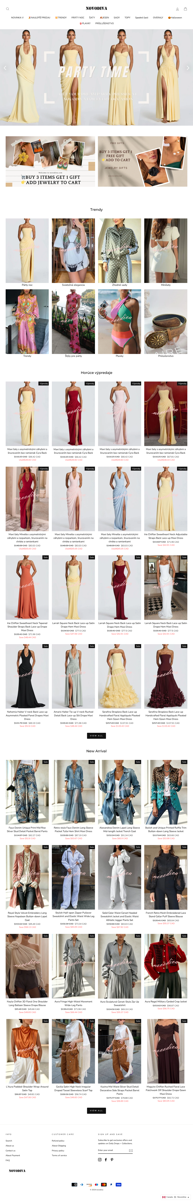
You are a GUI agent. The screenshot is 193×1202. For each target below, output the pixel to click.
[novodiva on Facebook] (106, 1159)
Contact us (10, 1150)
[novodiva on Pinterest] (112, 1159)
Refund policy (58, 1140)
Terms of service (59, 1155)
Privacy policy (58, 1150)
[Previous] (5, 68)
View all (96, 736)
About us (10, 1145)
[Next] (188, 68)
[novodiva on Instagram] (99, 1159)
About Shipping (59, 1145)
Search (9, 1140)
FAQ (8, 1160)
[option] (96, 77)
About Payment (13, 1155)
